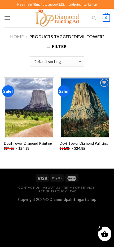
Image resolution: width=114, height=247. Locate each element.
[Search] (94, 18)
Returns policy (52, 191)
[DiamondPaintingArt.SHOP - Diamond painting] (57, 18)
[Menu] (7, 17)
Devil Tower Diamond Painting (28, 143)
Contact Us (29, 187)
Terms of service (79, 187)
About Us (51, 187)
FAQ (73, 191)
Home (17, 36)
